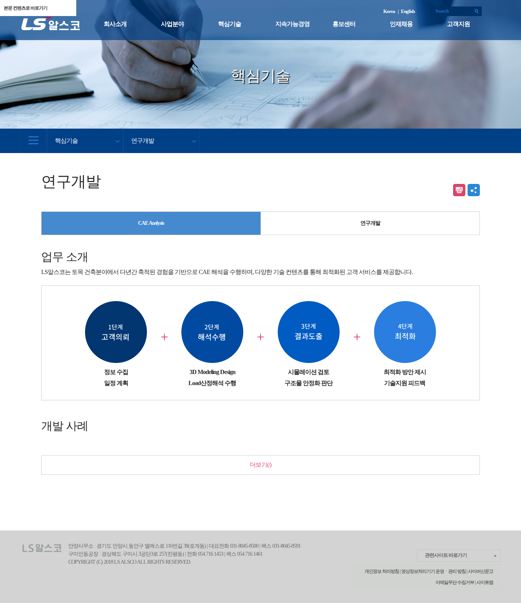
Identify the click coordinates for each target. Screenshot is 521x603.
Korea (390, 11)
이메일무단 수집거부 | (456, 582)
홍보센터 (344, 24)
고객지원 (458, 24)
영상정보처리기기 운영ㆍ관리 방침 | (434, 571)
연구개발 (370, 223)
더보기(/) (260, 464)
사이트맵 (484, 582)
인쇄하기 (459, 190)
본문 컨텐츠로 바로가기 (25, 8)
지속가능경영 (292, 24)
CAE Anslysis (151, 223)
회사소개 (115, 24)
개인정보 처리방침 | (382, 571)
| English (406, 11)
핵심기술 (229, 24)
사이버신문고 (480, 571)
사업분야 (172, 24)
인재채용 (401, 24)
